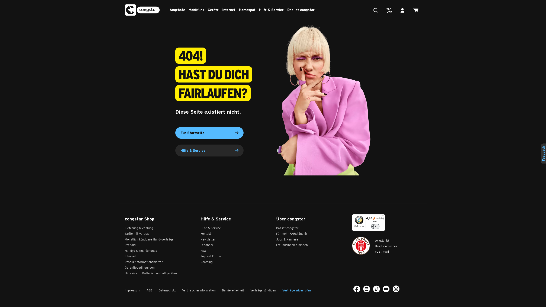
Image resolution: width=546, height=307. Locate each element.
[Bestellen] (417, 10)
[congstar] (142, 10)
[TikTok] (376, 289)
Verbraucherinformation (199, 290)
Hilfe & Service (271, 9)
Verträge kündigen (263, 290)
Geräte (213, 9)
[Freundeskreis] (390, 10)
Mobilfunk (196, 9)
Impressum (132, 290)
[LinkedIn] (366, 289)
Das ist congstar (301, 9)
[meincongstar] (403, 10)
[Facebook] (357, 289)
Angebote (177, 9)
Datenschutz (167, 290)
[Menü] (382, 216)
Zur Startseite (192, 132)
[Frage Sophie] (377, 10)
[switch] (375, 226)
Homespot (247, 9)
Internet (228, 9)
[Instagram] (396, 289)
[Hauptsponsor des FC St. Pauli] (361, 246)
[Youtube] (386, 289)
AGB (149, 290)
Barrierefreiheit (233, 290)
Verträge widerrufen (296, 290)
